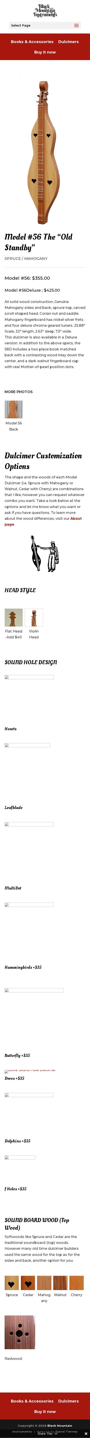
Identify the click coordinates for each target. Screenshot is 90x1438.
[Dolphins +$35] (29, 1096)
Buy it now (45, 52)
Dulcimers (68, 42)
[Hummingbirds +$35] (29, 906)
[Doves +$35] (30, 1070)
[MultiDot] (29, 825)
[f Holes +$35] (20, 1158)
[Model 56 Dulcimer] (45, 151)
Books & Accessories (32, 42)
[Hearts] (29, 678)
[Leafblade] (27, 746)
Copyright (26, 1425)
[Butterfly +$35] (34, 991)
